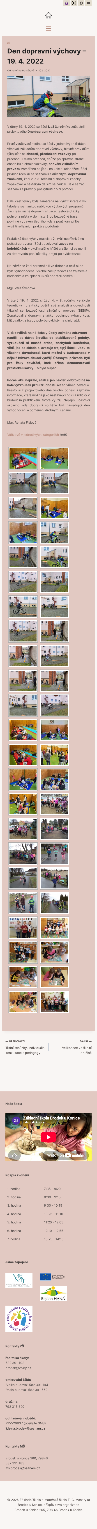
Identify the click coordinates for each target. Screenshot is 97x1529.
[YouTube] (88, 3)
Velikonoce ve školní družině (77, 1047)
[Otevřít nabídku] (48, 28)
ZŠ (8, 43)
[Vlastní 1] (66, 3)
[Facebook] (81, 3)
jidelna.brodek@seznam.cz (25, 1428)
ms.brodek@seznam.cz (22, 1468)
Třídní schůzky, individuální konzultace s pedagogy (25, 1047)
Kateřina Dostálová (23, 70)
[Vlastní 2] (74, 3)
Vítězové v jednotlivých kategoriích (33, 434)
